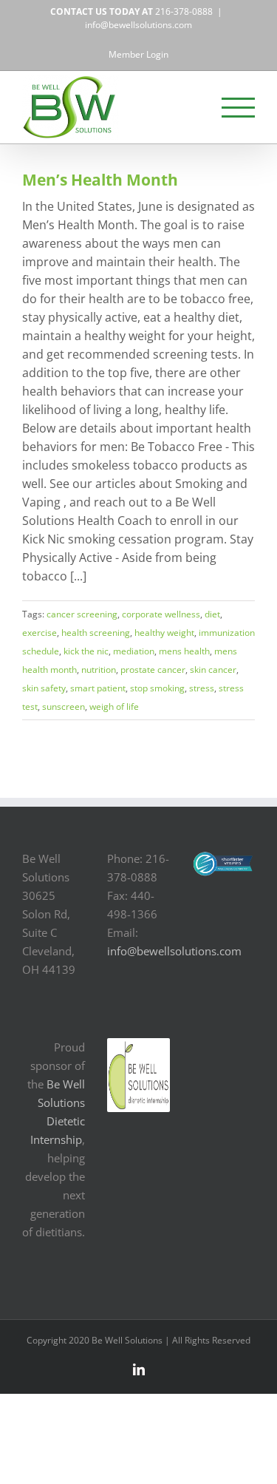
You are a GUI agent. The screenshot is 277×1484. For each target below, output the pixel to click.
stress (201, 688)
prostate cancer (152, 669)
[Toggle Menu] (238, 108)
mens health (184, 651)
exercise (39, 632)
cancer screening (82, 614)
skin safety (44, 688)
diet (212, 614)
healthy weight (164, 632)
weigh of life (114, 706)
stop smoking (157, 688)
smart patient (98, 688)
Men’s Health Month (100, 179)
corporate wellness (161, 614)
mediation (133, 651)
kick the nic (86, 651)
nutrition (98, 669)
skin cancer (213, 669)
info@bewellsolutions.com (138, 24)
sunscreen (63, 706)
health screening (95, 632)
